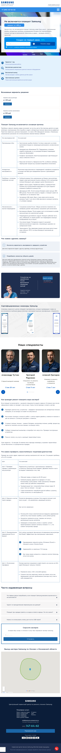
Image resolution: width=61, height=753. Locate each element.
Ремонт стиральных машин (23, 712)
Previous (3, 392)
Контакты (33, 714)
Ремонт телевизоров (21, 716)
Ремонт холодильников (22, 713)
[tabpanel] (10, 369)
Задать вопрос (48, 278)
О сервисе (33, 712)
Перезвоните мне (30, 731)
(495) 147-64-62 (48, 282)
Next (58, 392)
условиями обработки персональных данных (25, 47)
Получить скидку (45, 43)
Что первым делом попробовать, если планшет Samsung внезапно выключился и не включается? (32, 596)
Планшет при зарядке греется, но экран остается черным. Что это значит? (30, 612)
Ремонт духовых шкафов (23, 717)
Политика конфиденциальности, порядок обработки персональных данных (30, 749)
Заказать (7, 104)
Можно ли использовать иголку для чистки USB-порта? (24, 619)
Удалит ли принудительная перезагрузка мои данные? (23, 605)
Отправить (30, 639)
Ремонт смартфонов (21, 714)
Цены (32, 713)
